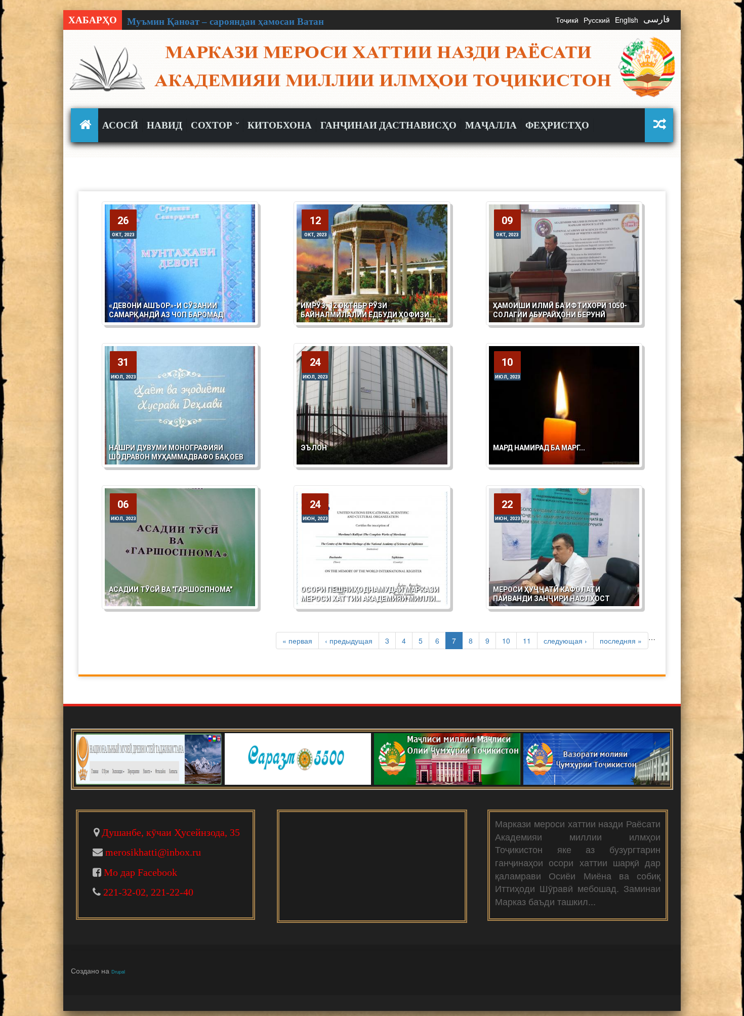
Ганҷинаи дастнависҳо (388, 125)
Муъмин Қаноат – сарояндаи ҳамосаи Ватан (225, 21)
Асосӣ (120, 125)
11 (527, 641)
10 (506, 641)
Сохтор (212, 125)
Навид (164, 125)
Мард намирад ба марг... (539, 448)
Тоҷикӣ (567, 20)
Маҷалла (491, 125)
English (626, 20)
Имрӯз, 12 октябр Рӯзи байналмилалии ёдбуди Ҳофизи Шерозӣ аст (365, 315)
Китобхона (279, 125)
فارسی (656, 19)
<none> (86, 124)
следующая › (565, 641)
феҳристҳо (557, 125)
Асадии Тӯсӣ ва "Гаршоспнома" (170, 589)
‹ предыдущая (349, 641)
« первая (297, 641)
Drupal (118, 971)
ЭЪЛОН (314, 448)
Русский (597, 20)
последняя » (621, 641)
